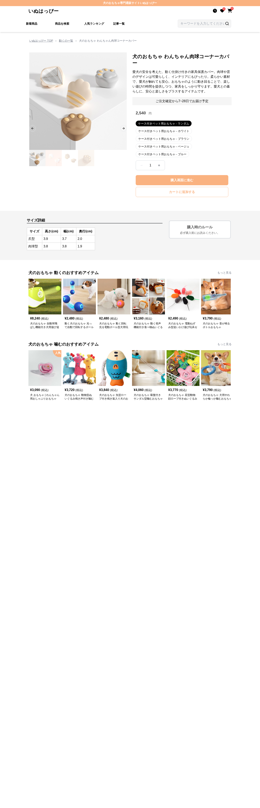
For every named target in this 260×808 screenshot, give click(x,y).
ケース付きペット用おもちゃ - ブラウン (163, 138)
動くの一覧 (66, 40)
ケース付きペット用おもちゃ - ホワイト (163, 131)
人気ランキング (94, 23)
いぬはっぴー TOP (41, 40)
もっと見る (224, 272)
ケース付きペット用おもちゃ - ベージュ (163, 146)
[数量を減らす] (142, 165)
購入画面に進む (182, 180)
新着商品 (31, 23)
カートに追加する (182, 192)
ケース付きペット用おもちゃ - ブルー (162, 154)
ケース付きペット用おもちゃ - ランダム (163, 123)
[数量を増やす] (159, 165)
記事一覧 (119, 23)
